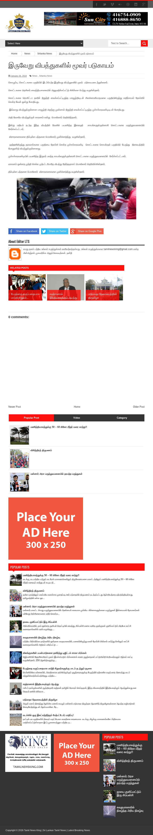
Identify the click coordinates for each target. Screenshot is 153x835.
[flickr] (120, 4)
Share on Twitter (57, 231)
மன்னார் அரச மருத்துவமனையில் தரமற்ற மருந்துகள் (56, 473)
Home (77, 406)
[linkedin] (136, 4)
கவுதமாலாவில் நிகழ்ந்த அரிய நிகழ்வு (41, 637)
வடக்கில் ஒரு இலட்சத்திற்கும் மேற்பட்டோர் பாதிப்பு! (48, 715)
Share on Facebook (26, 231)
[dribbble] (128, 4)
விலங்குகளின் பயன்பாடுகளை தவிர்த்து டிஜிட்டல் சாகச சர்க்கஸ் (54, 653)
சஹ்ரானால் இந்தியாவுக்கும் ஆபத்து (41, 684)
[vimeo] (112, 4)
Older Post (139, 406)
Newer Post (14, 406)
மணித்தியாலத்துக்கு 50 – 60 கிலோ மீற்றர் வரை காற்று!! (59, 427)
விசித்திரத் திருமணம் (41, 450)
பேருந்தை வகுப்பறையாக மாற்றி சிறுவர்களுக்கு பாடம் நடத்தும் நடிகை (57, 668)
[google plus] (143, 4)
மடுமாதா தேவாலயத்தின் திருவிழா (40, 699)
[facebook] (96, 4)
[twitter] (104, 4)
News (35, 76)
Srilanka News (45, 76)
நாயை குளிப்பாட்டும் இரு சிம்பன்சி (40, 622)
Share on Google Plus (90, 231)
